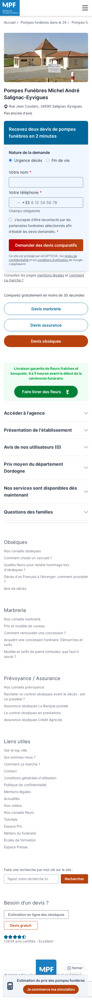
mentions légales (50, 275)
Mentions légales (17, 792)
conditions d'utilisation (53, 260)
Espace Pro (13, 826)
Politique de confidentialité (25, 785)
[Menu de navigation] (85, 8)
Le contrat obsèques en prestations (32, 713)
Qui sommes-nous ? (19, 757)
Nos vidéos (13, 805)
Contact (10, 771)
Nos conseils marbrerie (22, 619)
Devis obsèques (46, 341)
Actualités (12, 798)
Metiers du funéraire (20, 833)
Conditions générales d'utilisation (30, 778)
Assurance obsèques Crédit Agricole (33, 720)
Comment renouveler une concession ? (35, 633)
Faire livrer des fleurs (50, 391)
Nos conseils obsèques (22, 551)
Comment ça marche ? (22, 764)
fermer (77, 968)
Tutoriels (10, 819)
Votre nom (31, 172)
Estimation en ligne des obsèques (38, 914)
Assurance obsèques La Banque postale (36, 706)
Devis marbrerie (46, 308)
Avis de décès (15, 588)
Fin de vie (59, 160)
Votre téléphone (37, 192)
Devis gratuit (20, 925)
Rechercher (76, 878)
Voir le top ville (15, 750)
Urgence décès (27, 160)
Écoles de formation (20, 840)
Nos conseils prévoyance (24, 687)
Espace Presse (15, 847)
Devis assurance (46, 325)
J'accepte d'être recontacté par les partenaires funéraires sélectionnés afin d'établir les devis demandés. (40, 226)
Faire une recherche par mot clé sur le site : (38, 870)
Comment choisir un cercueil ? (28, 558)
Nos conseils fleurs (19, 812)
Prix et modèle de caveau (24, 626)
